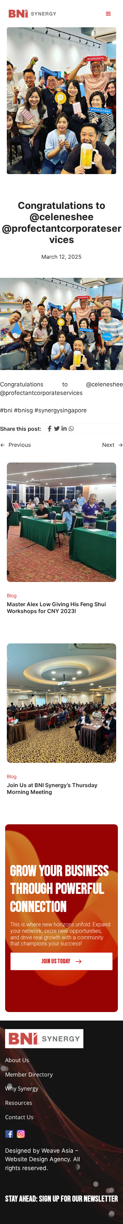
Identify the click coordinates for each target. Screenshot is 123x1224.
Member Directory (29, 1074)
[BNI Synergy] (32, 14)
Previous (20, 444)
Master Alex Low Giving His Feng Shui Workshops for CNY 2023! (56, 607)
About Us (17, 1060)
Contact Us (19, 1117)
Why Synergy (21, 1088)
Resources (18, 1103)
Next (108, 444)
